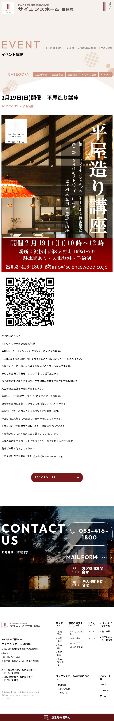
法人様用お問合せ (92, 583)
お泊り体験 (75, 638)
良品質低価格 (60, 662)
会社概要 (62, 684)
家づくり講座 (89, 74)
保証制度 (59, 653)
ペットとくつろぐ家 (107, 624)
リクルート (63, 692)
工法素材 (59, 633)
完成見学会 (41, 74)
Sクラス (92, 633)
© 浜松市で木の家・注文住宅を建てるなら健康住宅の (20, 695)
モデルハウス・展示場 (107, 638)
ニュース (104, 690)
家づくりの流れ (76, 633)
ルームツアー (76, 642)
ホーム (103, 695)
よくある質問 (76, 646)
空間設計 (59, 646)
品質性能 (59, 640)
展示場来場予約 (61, 717)
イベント (105, 74)
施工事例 (106, 631)
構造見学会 (57, 74)
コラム (103, 684)
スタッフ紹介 (64, 688)
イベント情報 (105, 677)
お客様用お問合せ (92, 570)
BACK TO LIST (45, 477)
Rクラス (92, 640)
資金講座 (72, 74)
